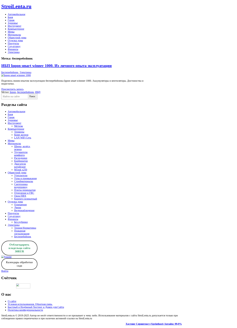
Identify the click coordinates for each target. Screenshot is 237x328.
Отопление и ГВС (24, 193)
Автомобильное (16, 14)
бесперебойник (25, 92)
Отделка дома (15, 40)
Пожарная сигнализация (21, 232)
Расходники (20, 158)
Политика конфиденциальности (25, 310)
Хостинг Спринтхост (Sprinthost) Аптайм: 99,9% (154, 324)
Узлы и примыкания (25, 178)
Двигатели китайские (20, 165)
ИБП (37, 92)
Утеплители (20, 175)
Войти (4, 271)
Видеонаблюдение (24, 210)
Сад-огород (14, 46)
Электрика (14, 52)
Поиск (32, 96)
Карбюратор (21, 161)
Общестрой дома (17, 37)
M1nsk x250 (20, 169)
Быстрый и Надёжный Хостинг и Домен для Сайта (36, 307)
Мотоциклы (14, 34)
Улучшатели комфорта (21, 153)
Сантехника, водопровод (21, 185)
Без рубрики (21, 222)
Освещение (20, 204)
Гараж (11, 20)
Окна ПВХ (20, 195)
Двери (17, 207)
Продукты (13, 43)
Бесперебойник (9, 72)
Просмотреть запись (12, 89)
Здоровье (13, 23)
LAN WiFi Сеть (22, 137)
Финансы (13, 49)
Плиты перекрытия (24, 190)
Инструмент (14, 26)
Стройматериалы (23, 181)
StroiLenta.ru (16, 6)
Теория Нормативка (25, 227)
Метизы (18, 126)
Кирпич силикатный (25, 198)
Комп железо (21, 134)
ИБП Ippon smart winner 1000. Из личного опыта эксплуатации (56, 66)
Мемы (11, 31)
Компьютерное (16, 28)
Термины (19, 131)
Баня (10, 17)
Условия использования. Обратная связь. (30, 304)
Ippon (13, 92)
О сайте (12, 301)
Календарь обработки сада (19, 264)
